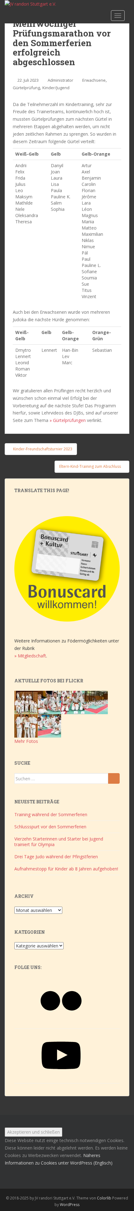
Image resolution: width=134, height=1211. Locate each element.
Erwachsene (94, 80)
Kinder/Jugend (55, 87)
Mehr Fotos (26, 741)
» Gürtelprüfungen (68, 420)
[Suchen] (114, 778)
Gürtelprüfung (26, 87)
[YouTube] (61, 1077)
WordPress (69, 1204)
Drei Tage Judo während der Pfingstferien (56, 857)
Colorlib (104, 1198)
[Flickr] (61, 1022)
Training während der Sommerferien (50, 814)
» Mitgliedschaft (30, 656)
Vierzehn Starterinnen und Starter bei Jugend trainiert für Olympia (58, 841)
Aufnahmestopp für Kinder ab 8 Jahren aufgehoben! (66, 869)
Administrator (60, 80)
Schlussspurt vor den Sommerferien (50, 827)
